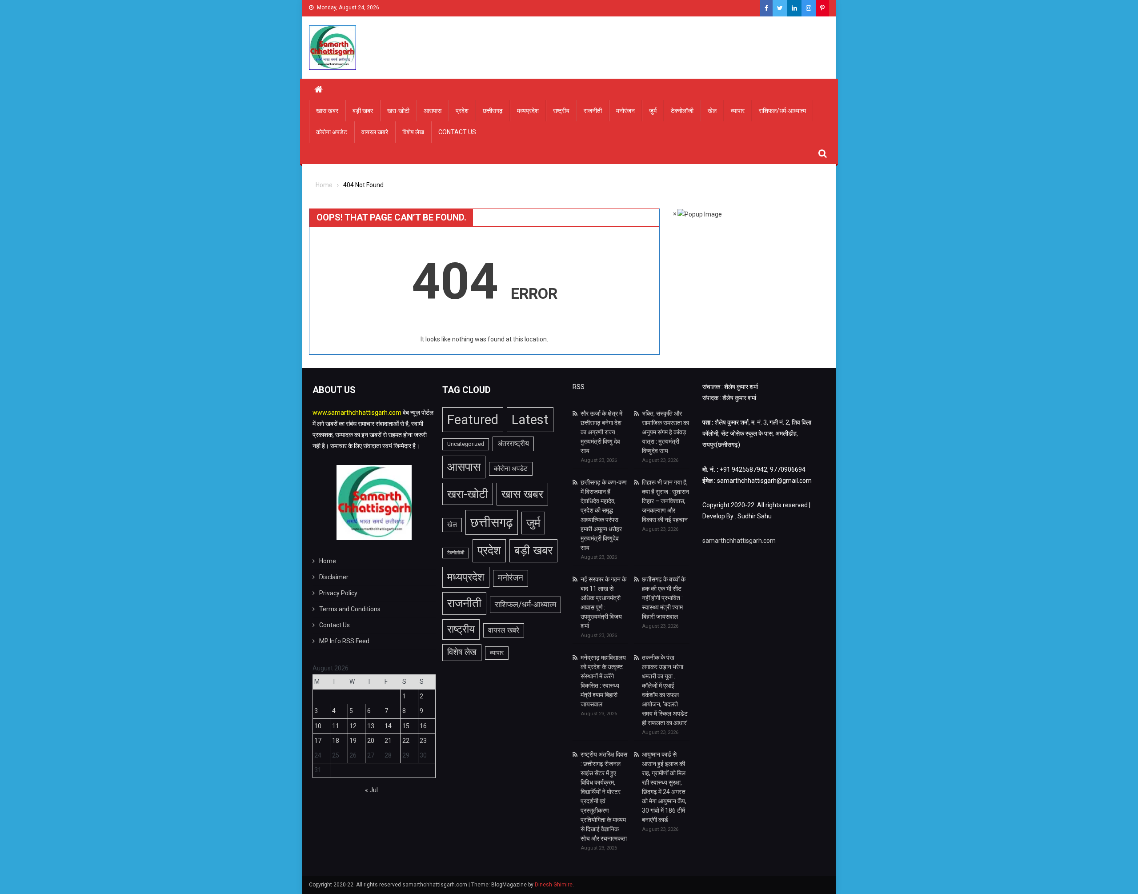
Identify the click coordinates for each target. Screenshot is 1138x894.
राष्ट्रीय (561, 110)
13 (370, 726)
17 (317, 740)
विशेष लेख (413, 132)
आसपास (432, 110)
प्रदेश (462, 110)
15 (405, 726)
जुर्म (653, 110)
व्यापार (738, 110)
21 (388, 740)
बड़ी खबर (363, 110)
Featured (472, 419)
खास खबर (327, 110)
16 (423, 726)
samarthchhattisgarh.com (739, 540)
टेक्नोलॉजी (682, 110)
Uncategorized (465, 444)
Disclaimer (334, 577)
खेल (712, 110)
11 (335, 726)
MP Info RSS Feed (344, 641)
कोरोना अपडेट (331, 132)
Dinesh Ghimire (554, 885)
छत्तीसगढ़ (493, 110)
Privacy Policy (338, 593)
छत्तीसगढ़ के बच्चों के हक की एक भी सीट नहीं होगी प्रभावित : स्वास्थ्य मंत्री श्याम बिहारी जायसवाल (663, 598)
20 (370, 740)
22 (405, 740)
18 (335, 740)
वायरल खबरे (374, 132)
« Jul (371, 790)
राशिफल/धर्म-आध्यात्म (782, 110)
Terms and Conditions (350, 609)
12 (353, 726)
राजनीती (593, 110)
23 (423, 740)
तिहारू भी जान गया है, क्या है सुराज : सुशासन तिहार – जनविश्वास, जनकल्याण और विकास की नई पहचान (665, 501)
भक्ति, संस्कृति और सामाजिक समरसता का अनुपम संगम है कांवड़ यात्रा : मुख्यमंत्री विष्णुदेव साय (665, 432)
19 (353, 740)
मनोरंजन (625, 110)
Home (327, 561)
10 (317, 726)
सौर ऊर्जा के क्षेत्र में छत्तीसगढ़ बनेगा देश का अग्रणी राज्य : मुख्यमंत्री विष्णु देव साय (601, 432)
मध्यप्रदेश (528, 110)
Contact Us (457, 132)
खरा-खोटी (398, 110)
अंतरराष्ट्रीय (513, 443)
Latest (530, 419)
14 (388, 726)
